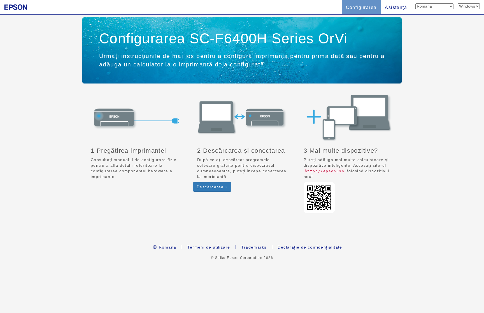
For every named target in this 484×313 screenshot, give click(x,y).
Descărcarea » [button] (212, 187)
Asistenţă (396, 7)
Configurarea (361, 7)
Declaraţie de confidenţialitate (310, 247)
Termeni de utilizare (208, 247)
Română (166, 247)
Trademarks (253, 247)
